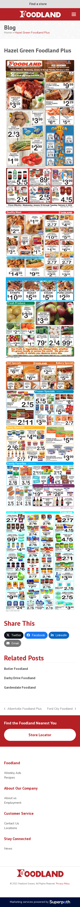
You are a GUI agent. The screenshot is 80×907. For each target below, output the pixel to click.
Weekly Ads (12, 773)
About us (10, 798)
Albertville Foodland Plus (23, 709)
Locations (10, 828)
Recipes (9, 777)
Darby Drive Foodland (19, 678)
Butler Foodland (16, 668)
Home (8, 32)
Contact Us (11, 823)
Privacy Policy (62, 883)
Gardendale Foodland (20, 687)
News (8, 848)
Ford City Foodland (60, 709)
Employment (12, 803)
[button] (74, 14)
